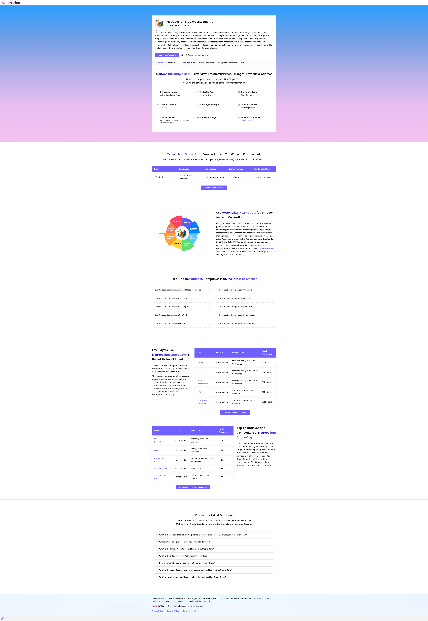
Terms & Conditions (191, 611)
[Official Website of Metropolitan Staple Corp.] (182, 55)
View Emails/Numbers (167, 55)
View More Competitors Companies (193, 487)
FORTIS (157, 450)
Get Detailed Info (247, 120)
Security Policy (173, 611)
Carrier (200, 362)
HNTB (199, 392)
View (263, 177)
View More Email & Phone (214, 188)
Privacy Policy (157, 611)
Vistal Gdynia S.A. (161, 468)
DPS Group (201, 372)
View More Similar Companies (235, 412)
